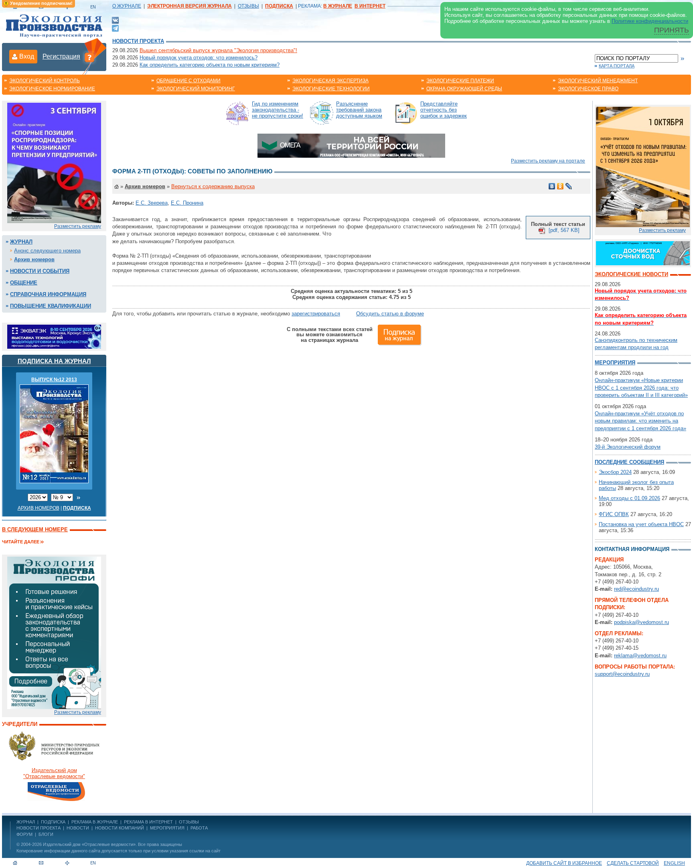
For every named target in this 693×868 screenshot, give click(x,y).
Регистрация (61, 56)
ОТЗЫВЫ (248, 6)
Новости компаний (119, 827)
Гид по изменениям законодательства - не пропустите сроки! (277, 110)
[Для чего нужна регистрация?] (89, 57)
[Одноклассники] (560, 186)
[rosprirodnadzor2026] (54, 162)
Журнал (21, 242)
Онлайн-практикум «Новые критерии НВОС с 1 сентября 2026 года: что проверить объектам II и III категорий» (641, 387)
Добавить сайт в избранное (564, 863)
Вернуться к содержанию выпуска (213, 186)
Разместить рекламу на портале (548, 161)
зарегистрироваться (316, 314)
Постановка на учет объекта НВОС (641, 524)
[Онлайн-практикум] (643, 166)
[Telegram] (115, 27)
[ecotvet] (54, 632)
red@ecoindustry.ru (636, 589)
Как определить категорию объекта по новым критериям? (210, 65)
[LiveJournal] (569, 186)
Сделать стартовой (633, 863)
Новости (78, 827)
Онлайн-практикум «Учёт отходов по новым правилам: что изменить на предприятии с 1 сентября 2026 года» (640, 421)
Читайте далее (20, 541)
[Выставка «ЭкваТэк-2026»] (54, 336)
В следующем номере (35, 529)
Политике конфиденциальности (650, 21)
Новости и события (39, 271)
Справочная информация (48, 294)
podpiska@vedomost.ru (641, 622)
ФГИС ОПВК (614, 514)
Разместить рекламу (77, 226)
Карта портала (616, 65)
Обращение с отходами (188, 80)
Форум (24, 834)
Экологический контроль (44, 80)
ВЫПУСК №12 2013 (54, 379)
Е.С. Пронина (187, 203)
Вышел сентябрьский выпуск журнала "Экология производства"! (218, 50)
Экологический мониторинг (195, 88)
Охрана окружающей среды (464, 88)
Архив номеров (34, 259)
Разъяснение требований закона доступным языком (359, 110)
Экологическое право (588, 88)
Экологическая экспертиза (330, 80)
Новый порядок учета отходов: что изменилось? (198, 58)
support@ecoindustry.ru (622, 674)
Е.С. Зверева (152, 203)
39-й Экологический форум (628, 447)
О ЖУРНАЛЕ (126, 6)
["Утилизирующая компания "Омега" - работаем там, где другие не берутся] (351, 145)
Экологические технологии (331, 88)
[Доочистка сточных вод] (643, 253)
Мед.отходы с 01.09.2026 (629, 498)
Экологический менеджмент (598, 80)
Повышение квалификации (50, 306)
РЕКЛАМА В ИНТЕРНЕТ (148, 821)
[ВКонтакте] (115, 20)
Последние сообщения (629, 462)
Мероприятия (615, 363)
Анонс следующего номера (47, 251)
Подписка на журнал (54, 361)
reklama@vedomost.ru (640, 656)
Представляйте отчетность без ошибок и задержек (443, 110)
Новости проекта (138, 41)
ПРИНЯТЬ (671, 30)
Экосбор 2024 (615, 472)
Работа (199, 827)
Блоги (45, 834)
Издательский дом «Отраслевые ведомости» (89, 844)
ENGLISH (674, 863)
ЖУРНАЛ (25, 821)
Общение (23, 283)
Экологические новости (631, 274)
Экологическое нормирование (52, 88)
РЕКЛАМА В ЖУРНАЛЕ (94, 821)
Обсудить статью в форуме (390, 314)
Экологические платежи (460, 80)
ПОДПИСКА (53, 821)
